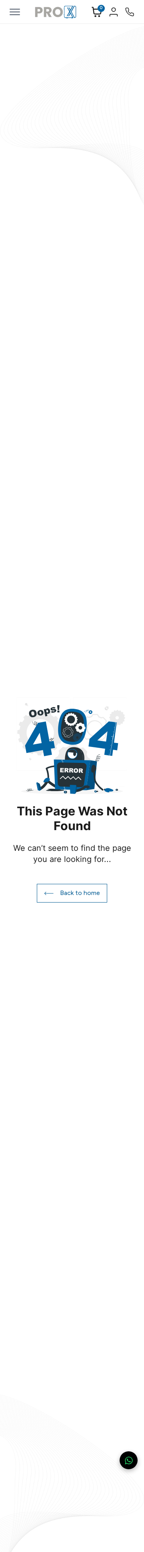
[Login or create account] (113, 12)
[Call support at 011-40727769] (129, 12)
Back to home (80, 893)
